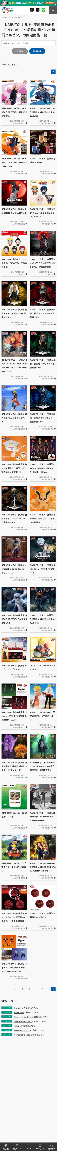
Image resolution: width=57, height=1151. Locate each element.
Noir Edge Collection (24, 1016)
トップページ (5, 17)
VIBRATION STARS (23, 1021)
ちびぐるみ (19, 1012)
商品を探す (18, 17)
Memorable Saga (22, 1034)
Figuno (17, 1025)
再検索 (38, 51)
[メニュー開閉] (53, 10)
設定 (21, 51)
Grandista (19, 1007)
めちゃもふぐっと (22, 1030)
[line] (43, 9)
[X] (31, 9)
